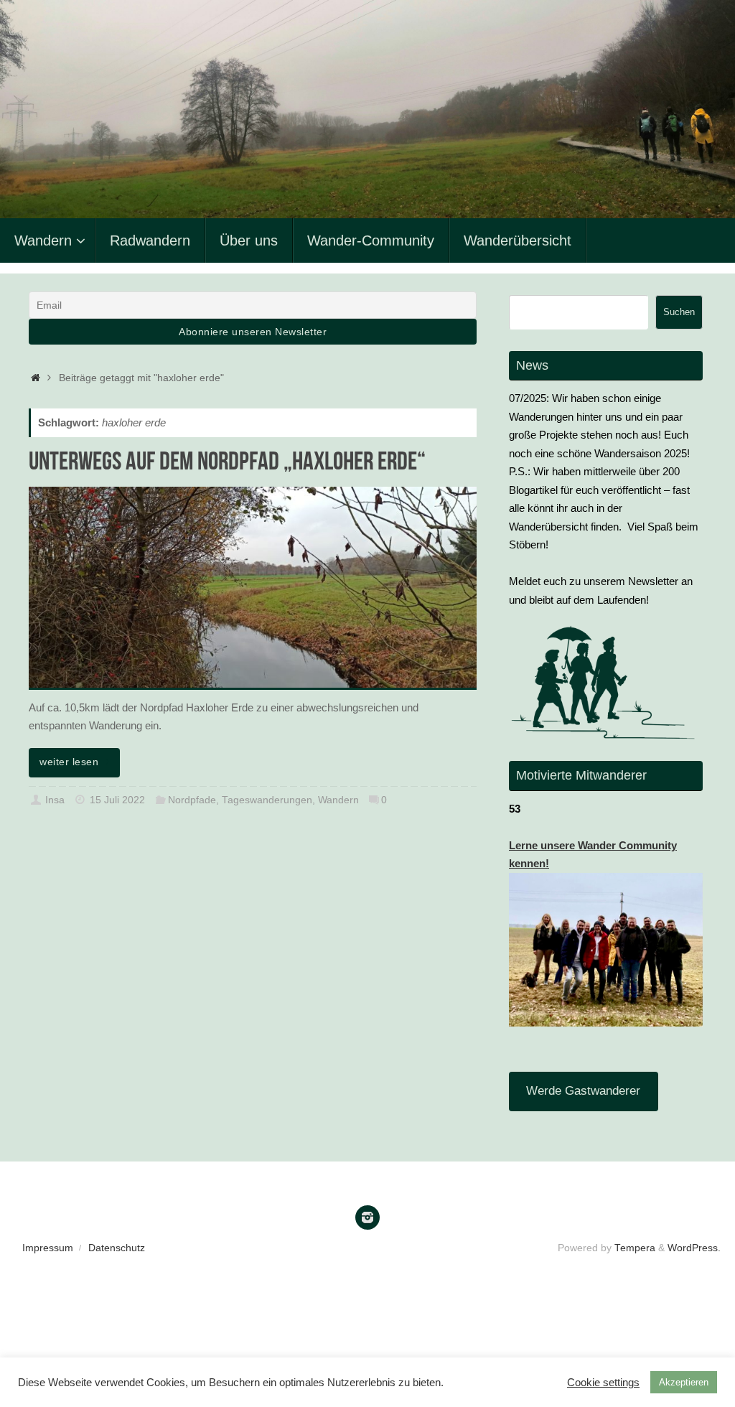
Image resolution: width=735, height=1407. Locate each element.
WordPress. (694, 1248)
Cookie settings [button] (603, 1382)
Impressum (47, 1248)
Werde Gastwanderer (583, 1091)
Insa (55, 800)
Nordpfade (192, 800)
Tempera (634, 1248)
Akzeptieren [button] (683, 1382)
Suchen (679, 312)
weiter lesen (68, 762)
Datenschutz (116, 1248)
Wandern (338, 800)
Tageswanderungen (267, 800)
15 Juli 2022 (117, 800)
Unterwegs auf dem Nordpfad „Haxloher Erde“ (227, 461)
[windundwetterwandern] (367, 1217)
